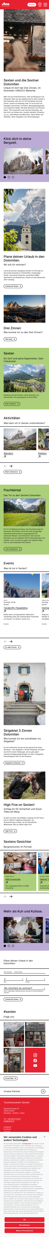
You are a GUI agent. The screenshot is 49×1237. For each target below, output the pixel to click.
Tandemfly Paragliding (16, 608)
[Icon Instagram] (22, 1044)
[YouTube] (35, 1065)
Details (6, 624)
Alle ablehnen (24, 1225)
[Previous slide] (5, 466)
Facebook (7, 1129)
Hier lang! (8, 339)
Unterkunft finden (11, 286)
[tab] (5, 177)
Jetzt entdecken (11, 549)
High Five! (9, 831)
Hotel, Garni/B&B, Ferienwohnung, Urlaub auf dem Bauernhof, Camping (24, 991)
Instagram (7, 1127)
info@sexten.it (9, 1121)
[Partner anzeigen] (43, 1091)
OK (24, 1220)
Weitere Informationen (24, 1231)
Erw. (5, 982)
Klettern (42, 453)
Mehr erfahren (10, 404)
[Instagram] (35, 1055)
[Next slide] (11, 466)
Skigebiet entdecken (13, 763)
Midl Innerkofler (13, 879)
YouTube (7, 1131)
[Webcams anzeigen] (40, 4)
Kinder (27, 982)
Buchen (32, 5)
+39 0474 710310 (14, 1119)
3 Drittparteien (26, 1143)
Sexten (6, 114)
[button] (44, 1137)
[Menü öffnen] (45, 4)
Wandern (8, 453)
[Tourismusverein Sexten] (5, 4)
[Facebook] (35, 1060)
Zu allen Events (11, 647)
